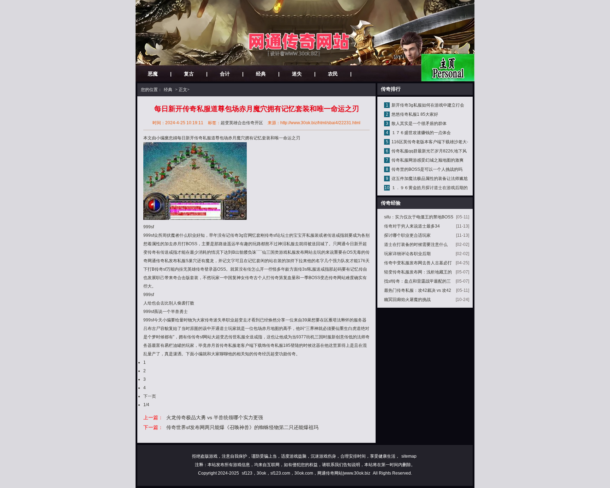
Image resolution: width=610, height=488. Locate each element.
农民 (333, 74)
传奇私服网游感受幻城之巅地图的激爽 (427, 160)
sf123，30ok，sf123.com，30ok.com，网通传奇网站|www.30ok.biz (306, 473)
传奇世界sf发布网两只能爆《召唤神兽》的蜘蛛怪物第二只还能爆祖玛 (242, 427)
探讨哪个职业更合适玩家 (407, 235)
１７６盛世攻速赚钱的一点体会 (421, 132)
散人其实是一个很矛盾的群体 (419, 123)
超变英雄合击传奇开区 (242, 122)
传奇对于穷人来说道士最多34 (412, 226)
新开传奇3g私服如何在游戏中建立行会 (427, 105)
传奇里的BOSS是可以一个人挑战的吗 (426, 169)
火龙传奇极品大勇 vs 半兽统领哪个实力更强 (214, 417)
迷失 (297, 74)
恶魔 (153, 74)
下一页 (149, 396)
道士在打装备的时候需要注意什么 (416, 244)
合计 (225, 74)
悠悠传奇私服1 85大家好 (414, 114)
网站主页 (447, 68)
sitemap (409, 456)
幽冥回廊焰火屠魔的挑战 (407, 299)
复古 (189, 74)
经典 (261, 74)
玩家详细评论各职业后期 (407, 253)
